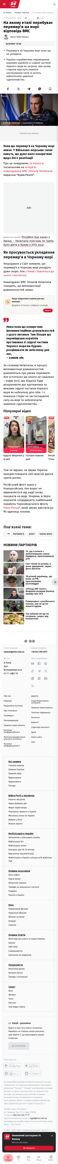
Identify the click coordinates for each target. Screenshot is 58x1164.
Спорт (11, 986)
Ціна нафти (14, 875)
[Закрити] (52, 1135)
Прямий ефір (14, 773)
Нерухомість (15, 965)
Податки (12, 891)
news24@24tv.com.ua (14, 652)
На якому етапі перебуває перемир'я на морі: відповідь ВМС (43, 13)
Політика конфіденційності (12, 731)
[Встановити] (29, 1142)
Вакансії (35, 722)
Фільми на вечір (16, 917)
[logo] (13, 4)
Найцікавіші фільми (18, 909)
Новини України (22, 13)
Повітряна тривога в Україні (22, 811)
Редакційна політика (13, 706)
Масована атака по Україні (21, 815)
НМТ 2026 (13, 947)
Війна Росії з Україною (21, 795)
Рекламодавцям (11, 720)
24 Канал (7, 13)
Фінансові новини (17, 883)
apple (32, 1065)
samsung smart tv (32, 1073)
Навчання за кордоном (19, 955)
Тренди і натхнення (18, 977)
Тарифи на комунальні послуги (23, 887)
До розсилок (19, 1046)
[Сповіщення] (54, 4)
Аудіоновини (14, 781)
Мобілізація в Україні (20, 833)
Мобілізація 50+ (16, 841)
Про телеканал (10, 711)
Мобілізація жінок (17, 845)
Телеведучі (9, 716)
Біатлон (12, 1003)
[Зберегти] (50, 89)
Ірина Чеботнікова (19, 37)
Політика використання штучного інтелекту (14, 738)
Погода (11, 785)
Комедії (12, 921)
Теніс (11, 999)
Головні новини (16, 765)
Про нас (7, 696)
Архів (33, 732)
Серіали (12, 925)
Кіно (11, 905)
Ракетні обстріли (16, 799)
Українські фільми (17, 913)
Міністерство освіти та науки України (26, 939)
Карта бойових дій (17, 803)
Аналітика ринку (16, 969)
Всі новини (14, 761)
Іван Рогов (11, 507)
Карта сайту (36, 737)
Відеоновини (14, 777)
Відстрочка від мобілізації (21, 853)
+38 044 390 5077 (39, 652)
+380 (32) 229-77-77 (21, 1115)
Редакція (8, 701)
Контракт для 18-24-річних (21, 849)
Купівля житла (15, 973)
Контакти (35, 718)
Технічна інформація (40, 713)
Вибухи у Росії (15, 819)
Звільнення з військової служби (24, 837)
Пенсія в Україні (16, 895)
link (33, 663)
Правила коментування (42, 708)
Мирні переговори (17, 807)
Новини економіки (19, 871)
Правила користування (14, 725)
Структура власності (40, 727)
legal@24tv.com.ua (38, 1118)
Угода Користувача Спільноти (39, 702)
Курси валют (14, 879)
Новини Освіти (16, 935)
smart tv (12, 1073)
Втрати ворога (15, 823)
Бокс (10, 990)
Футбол (12, 994)
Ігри (33, 742)
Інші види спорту (16, 1007)
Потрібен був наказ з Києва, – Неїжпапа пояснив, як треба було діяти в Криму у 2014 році (28, 240)
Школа (11, 943)
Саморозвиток (15, 951)
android (12, 1065)
